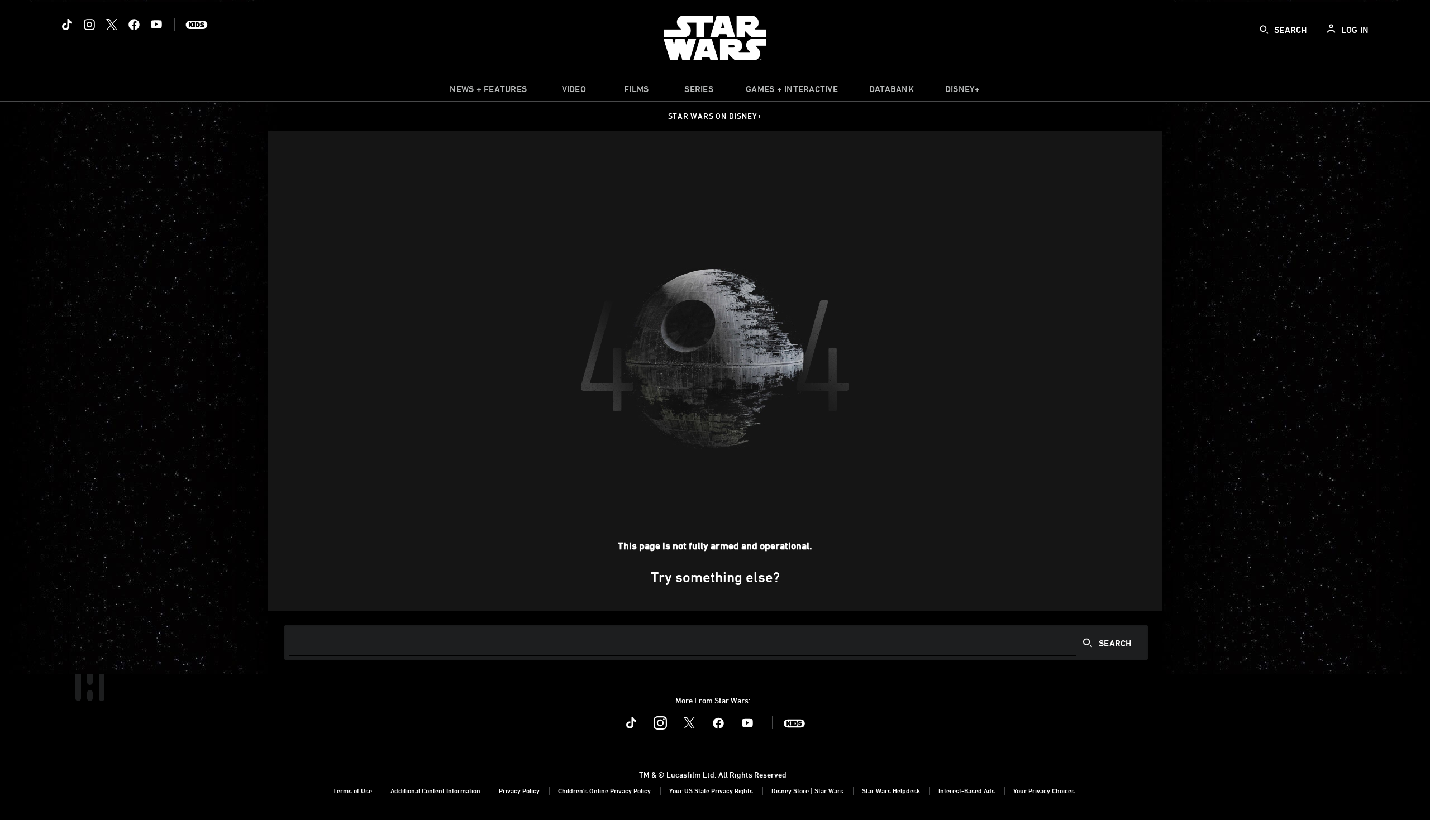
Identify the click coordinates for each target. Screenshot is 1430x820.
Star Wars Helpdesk (891, 790)
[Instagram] (89, 24)
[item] (488, 91)
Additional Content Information (435, 790)
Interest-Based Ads (966, 790)
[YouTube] (156, 24)
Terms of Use (352, 790)
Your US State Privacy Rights (711, 790)
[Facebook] (134, 24)
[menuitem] (573, 91)
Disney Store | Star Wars (807, 790)
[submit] (1264, 29)
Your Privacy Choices (1044, 790)
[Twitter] (111, 24)
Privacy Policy (519, 790)
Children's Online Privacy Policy (604, 790)
